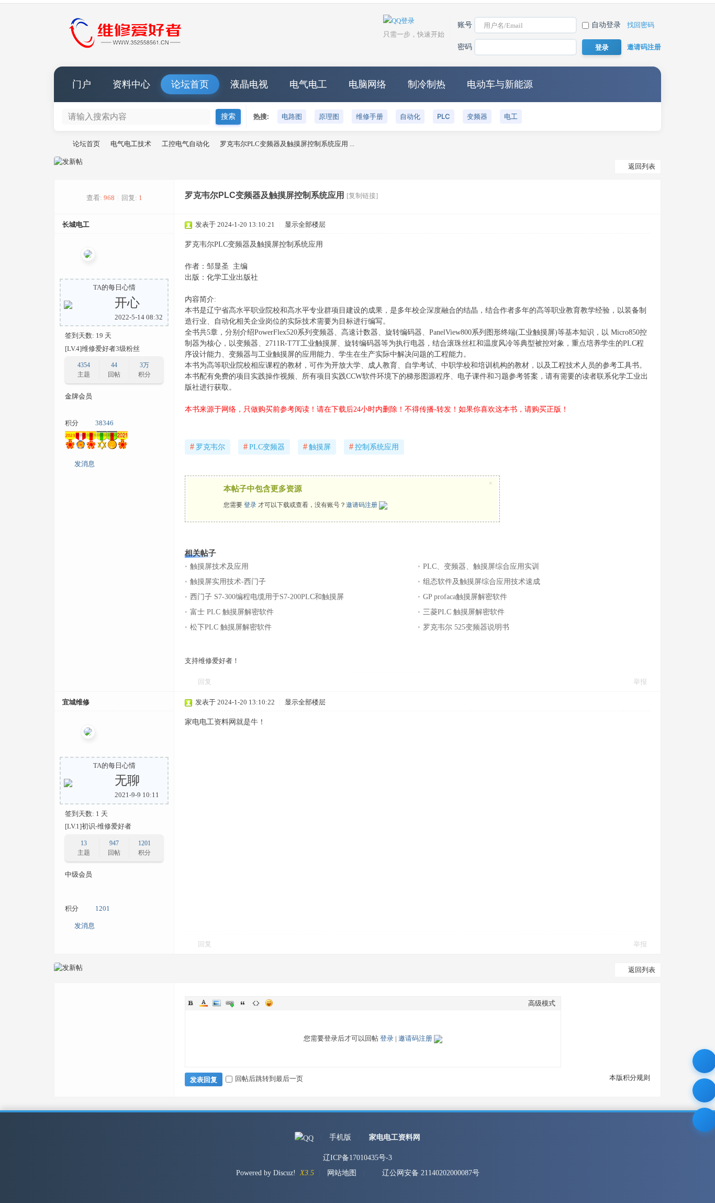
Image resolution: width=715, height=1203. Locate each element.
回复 (204, 682)
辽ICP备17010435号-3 (357, 1158)
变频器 (477, 116)
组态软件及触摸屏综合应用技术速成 (481, 582)
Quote (243, 1003)
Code (256, 1003)
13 (84, 843)
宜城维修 (76, 702)
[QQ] (304, 1137)
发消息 (84, 464)
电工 (511, 116)
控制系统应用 (374, 446)
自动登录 (606, 25)
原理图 (329, 116)
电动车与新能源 (500, 84)
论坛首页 (190, 84)
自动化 (410, 116)
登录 (250, 505)
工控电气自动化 (185, 144)
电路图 (292, 116)
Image (216, 1003)
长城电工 (76, 224)
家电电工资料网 (394, 1137)
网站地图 (341, 1173)
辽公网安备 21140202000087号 (430, 1173)
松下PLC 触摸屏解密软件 (231, 627)
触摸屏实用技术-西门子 (228, 582)
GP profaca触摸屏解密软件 (465, 597)
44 (114, 365)
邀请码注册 (644, 47)
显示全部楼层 (305, 224)
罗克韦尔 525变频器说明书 (466, 627)
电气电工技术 (130, 144)
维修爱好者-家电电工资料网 (58, 143)
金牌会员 (78, 396)
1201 (144, 843)
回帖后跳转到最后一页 (269, 1079)
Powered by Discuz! (266, 1173)
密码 (464, 47)
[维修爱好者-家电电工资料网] (127, 49)
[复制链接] (362, 196)
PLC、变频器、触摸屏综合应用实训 (481, 566)
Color (203, 1003)
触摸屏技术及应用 (219, 566)
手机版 (340, 1137)
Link (230, 1003)
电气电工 (308, 84)
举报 (640, 682)
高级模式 (541, 1003)
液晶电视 (249, 84)
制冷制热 (426, 84)
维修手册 (369, 116)
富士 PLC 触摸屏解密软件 (232, 612)
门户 (81, 84)
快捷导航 (643, 84)
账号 (464, 25)
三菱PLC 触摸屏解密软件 (464, 612)
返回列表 (641, 166)
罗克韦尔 (207, 446)
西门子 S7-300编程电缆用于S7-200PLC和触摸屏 (267, 597)
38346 (104, 423)
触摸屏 (317, 446)
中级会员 (78, 874)
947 (114, 843)
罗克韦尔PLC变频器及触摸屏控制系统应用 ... (287, 144)
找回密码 (640, 25)
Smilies (269, 1003)
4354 (83, 365)
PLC (443, 116)
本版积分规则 (629, 1077)
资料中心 (131, 84)
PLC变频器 (264, 446)
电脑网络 (367, 84)
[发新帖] (68, 162)
